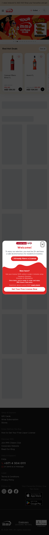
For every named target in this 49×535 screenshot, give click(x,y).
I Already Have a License (24, 258)
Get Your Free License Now (24, 289)
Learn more (35, 285)
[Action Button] (42, 244)
